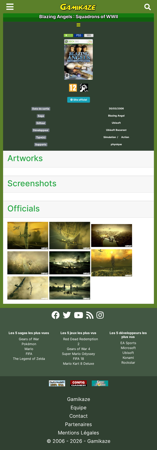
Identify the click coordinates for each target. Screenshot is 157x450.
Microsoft (128, 348)
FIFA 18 (78, 359)
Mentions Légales (78, 433)
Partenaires (78, 424)
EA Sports (128, 343)
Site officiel (80, 99)
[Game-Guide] (100, 383)
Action (125, 137)
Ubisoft (116, 122)
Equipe (78, 408)
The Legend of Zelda (29, 359)
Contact (78, 416)
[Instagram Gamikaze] (100, 316)
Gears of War (29, 339)
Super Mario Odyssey (78, 354)
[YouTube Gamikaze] (79, 316)
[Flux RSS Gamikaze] (90, 316)
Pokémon (29, 344)
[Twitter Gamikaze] (67, 316)
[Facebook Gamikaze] (56, 316)
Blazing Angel (116, 115)
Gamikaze (78, 399)
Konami (128, 358)
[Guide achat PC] (79, 383)
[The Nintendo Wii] (57, 383)
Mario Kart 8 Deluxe (78, 363)
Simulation (109, 137)
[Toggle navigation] (10, 6)
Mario (29, 349)
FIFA (29, 354)
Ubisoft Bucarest (116, 129)
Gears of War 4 (78, 349)
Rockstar (128, 362)
